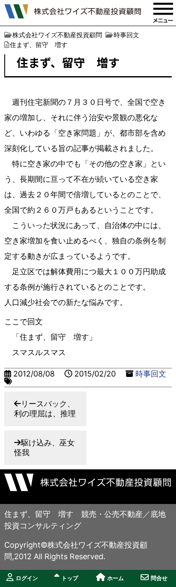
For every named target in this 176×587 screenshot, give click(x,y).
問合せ (159, 578)
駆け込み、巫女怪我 (44, 447)
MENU (163, 13)
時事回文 (150, 373)
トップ (70, 578)
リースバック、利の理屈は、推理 (45, 408)
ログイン (27, 578)
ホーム (115, 578)
